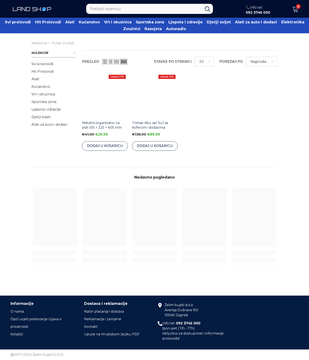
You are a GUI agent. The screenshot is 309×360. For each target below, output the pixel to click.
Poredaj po (231, 62)
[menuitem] (54, 64)
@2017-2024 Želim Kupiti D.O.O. (37, 355)
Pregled (90, 62)
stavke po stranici (173, 62)
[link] (54, 252)
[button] (105, 61)
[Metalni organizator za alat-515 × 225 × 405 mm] (105, 96)
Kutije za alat (63, 43)
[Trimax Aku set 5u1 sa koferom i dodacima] (155, 96)
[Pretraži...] (149, 9)
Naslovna (39, 43)
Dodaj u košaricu (105, 146)
